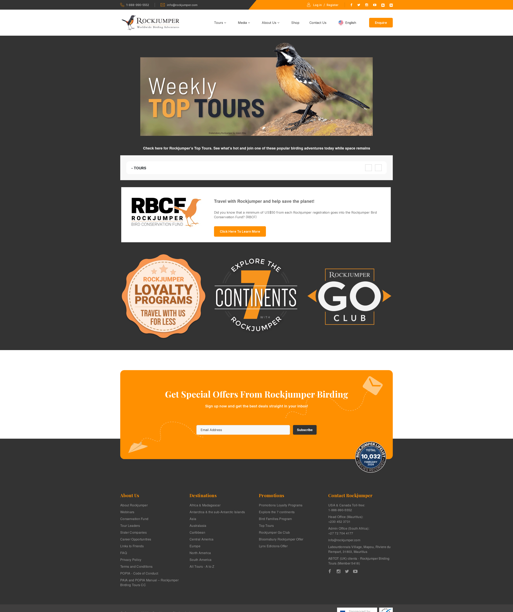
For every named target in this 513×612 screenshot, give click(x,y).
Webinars (127, 512)
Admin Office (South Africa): (348, 530)
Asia (193, 518)
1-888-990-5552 (137, 5)
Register (332, 5)
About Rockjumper (134, 505)
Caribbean (197, 532)
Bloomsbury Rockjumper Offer (281, 539)
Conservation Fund (134, 518)
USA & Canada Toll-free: (346, 507)
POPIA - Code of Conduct (139, 573)
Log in (317, 5)
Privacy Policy (130, 559)
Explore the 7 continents (277, 512)
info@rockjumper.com (182, 5)
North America (200, 552)
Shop (295, 23)
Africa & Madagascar (205, 505)
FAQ (123, 552)
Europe (195, 546)
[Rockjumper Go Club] (349, 297)
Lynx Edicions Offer (273, 546)
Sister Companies (133, 532)
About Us (269, 23)
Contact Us (317, 23)
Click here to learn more (240, 231)
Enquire (381, 23)
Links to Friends (132, 546)
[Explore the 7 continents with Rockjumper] (256, 296)
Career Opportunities (135, 539)
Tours (219, 23)
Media (243, 23)
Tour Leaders (130, 525)
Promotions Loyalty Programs (281, 505)
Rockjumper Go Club (274, 532)
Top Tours (266, 525)
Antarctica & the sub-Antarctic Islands (217, 512)
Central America (202, 539)
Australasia (198, 525)
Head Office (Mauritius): (345, 519)
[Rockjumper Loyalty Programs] (163, 296)
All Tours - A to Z (202, 566)
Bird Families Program (275, 518)
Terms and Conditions (136, 566)
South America (200, 559)
